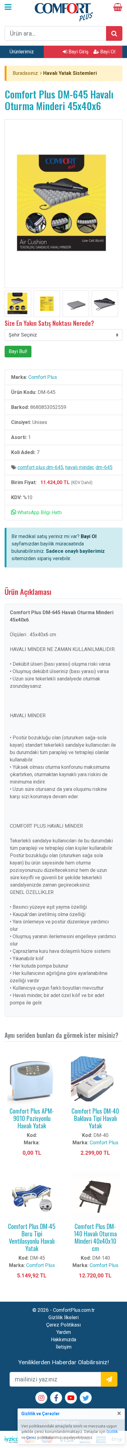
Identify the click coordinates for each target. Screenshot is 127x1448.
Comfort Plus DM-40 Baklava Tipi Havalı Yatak (95, 1118)
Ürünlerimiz (22, 52)
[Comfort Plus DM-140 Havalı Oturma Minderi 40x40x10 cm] (95, 1195)
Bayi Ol (107, 52)
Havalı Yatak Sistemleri (70, 73)
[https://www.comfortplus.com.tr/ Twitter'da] (85, 1399)
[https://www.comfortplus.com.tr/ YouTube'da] (71, 1398)
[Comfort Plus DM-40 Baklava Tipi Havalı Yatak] (95, 1080)
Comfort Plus (42, 377)
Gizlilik (112, 1432)
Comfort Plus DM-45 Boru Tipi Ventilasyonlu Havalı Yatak (31, 1237)
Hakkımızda (63, 1339)
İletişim (64, 1347)
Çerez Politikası (63, 1325)
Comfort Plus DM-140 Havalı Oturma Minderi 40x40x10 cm (95, 1237)
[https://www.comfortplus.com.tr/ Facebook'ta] (56, 1399)
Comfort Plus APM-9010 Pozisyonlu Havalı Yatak (32, 1118)
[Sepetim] (117, 8)
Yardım (63, 1332)
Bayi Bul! (18, 351)
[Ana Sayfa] (63, 11)
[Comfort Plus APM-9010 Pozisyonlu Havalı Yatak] (31, 1080)
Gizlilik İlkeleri (63, 1317)
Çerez (31, 1437)
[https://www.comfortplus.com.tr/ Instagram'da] (41, 1398)
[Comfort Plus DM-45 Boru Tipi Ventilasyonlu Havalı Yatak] (31, 1195)
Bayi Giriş (77, 52)
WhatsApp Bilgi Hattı (39, 512)
